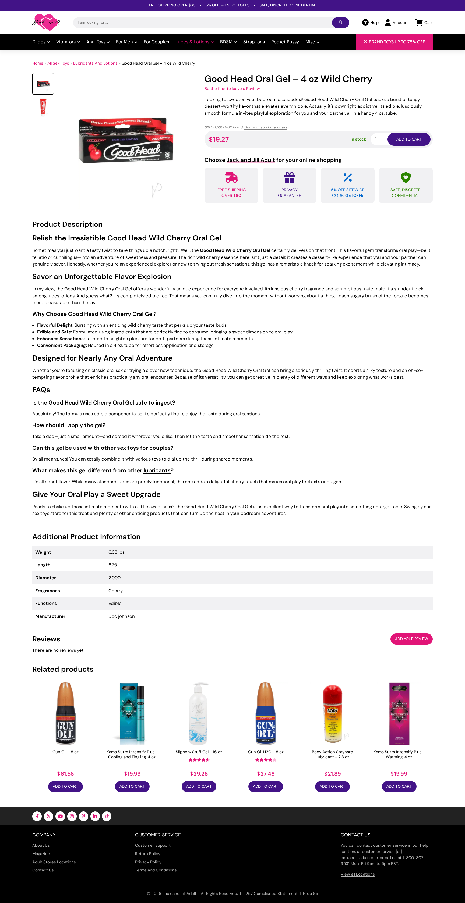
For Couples (156, 42)
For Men (124, 42)
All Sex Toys (58, 63)
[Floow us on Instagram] (72, 816)
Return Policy (147, 853)
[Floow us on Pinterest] (83, 816)
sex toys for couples (144, 447)
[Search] (340, 22)
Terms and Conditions (156, 870)
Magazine (41, 853)
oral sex (115, 370)
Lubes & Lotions (192, 42)
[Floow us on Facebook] (37, 816)
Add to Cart (65, 786)
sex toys (40, 513)
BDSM (226, 42)
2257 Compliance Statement (270, 893)
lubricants (157, 470)
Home (37, 63)
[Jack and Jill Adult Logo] (46, 22)
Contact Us (43, 870)
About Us (41, 845)
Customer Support (153, 845)
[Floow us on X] (48, 816)
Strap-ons (254, 42)
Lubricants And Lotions (95, 63)
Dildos (38, 42)
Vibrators (66, 42)
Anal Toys (95, 42)
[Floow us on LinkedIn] (95, 816)
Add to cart (409, 139)
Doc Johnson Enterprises (265, 127)
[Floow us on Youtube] (60, 816)
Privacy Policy (148, 862)
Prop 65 (310, 893)
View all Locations (358, 874)
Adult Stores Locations (54, 862)
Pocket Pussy (285, 42)
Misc (310, 42)
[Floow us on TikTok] (106, 816)
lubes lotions (61, 296)
